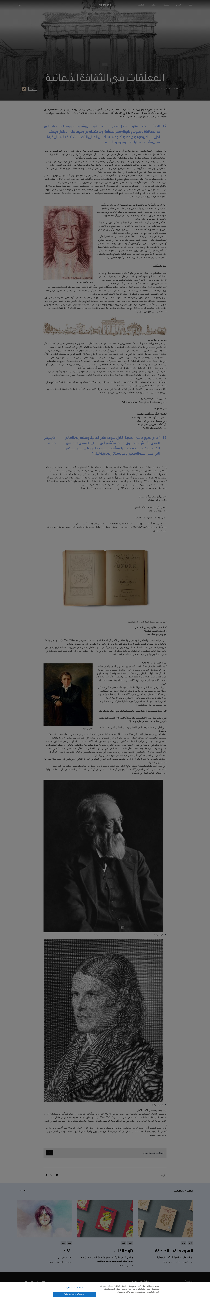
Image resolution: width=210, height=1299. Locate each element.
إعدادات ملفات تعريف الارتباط (74, 1287)
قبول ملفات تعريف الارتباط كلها (74, 1294)
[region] (105, 1290)
